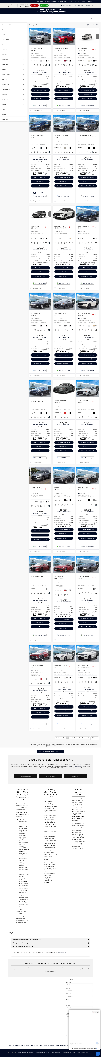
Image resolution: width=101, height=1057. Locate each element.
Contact (10, 1045)
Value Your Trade (50, 776)
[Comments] (46, 65)
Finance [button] (82, 5)
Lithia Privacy (16, 1045)
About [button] (92, 5)
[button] (49, 36)
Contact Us (75, 776)
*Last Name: (68, 988)
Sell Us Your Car (34, 5)
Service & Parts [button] (76, 5)
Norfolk (68, 766)
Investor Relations (30, 1045)
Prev (64, 737)
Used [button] (67, 5)
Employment (39, 1045)
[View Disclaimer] (43, 65)
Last (86, 737)
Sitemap (65, 1052)
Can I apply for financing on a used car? (22, 946)
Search (92, 19)
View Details (39, 94)
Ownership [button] (87, 5)
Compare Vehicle (37, 110)
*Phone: (67, 999)
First (58, 737)
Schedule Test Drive (39, 98)
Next (80, 737)
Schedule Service (44, 5)
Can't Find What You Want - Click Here (50, 751)
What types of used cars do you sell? (22, 943)
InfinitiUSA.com (76, 1052)
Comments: (68, 1016)
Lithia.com (45, 1045)
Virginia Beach (77, 766)
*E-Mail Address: (69, 993)
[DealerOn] (12, 1052)
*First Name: (68, 982)
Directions (23, 1045)
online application (63, 952)
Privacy (69, 1052)
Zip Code (68, 1005)
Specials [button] (70, 5)
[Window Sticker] (49, 65)
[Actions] (48, 49)
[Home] (61, 5)
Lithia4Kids (51, 1045)
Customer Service (59, 1045)
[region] (40, 80)
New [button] (64, 5)
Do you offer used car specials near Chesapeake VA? (26, 939)
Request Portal (84, 1052)
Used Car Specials (26, 776)
